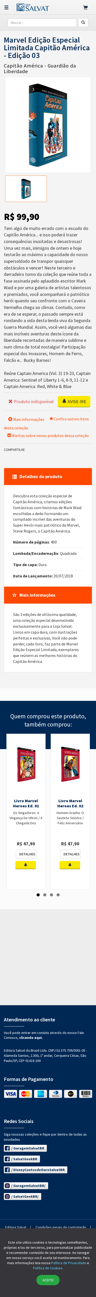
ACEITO (48, 1280)
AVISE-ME (76, 401)
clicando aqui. (31, 1037)
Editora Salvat (15, 1227)
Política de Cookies (47, 1268)
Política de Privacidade (68, 1263)
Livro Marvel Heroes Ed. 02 (70, 803)
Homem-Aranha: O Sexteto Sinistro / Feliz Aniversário (70, 817)
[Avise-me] (25, 865)
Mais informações (28, 419)
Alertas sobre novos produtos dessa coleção (50, 435)
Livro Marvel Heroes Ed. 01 (26, 803)
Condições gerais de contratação (61, 1227)
